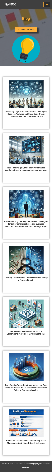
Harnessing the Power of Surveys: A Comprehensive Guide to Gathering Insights (26, 332)
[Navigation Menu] (46, 4)
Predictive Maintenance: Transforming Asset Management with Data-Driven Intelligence (26, 441)
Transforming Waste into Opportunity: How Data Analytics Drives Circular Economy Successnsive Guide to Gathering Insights (26, 387)
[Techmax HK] (11, 4)
